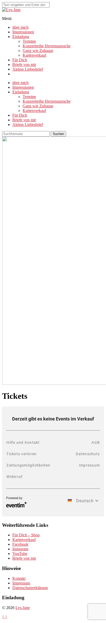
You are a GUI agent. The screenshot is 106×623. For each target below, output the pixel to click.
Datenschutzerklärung (30, 588)
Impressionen (23, 32)
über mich (20, 27)
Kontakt (18, 578)
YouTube (19, 553)
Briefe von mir (24, 64)
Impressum (21, 583)
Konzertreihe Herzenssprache (46, 46)
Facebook (20, 544)
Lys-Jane (22, 607)
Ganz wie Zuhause (38, 50)
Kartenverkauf (34, 55)
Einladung (20, 36)
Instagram (20, 549)
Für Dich (19, 60)
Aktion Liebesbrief (27, 69)
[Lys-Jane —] (11, 9)
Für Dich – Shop (26, 535)
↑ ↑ (4, 616)
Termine (29, 41)
